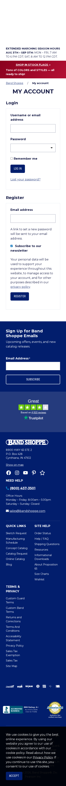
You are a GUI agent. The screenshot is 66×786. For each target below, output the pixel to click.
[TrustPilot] (42, 472)
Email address (30, 210)
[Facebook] (8, 472)
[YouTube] (25, 472)
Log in (18, 168)
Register (20, 296)
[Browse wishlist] (30, 38)
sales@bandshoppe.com (27, 511)
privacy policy (20, 287)
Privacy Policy (43, 757)
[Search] (56, 27)
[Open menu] (56, 38)
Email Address (18, 358)
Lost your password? (25, 179)
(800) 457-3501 (22, 488)
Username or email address (25, 117)
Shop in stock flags (32, 64)
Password (26, 139)
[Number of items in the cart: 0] (40, 38)
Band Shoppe (14, 83)
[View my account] (19, 38)
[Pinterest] (34, 472)
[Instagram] (17, 472)
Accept (14, 776)
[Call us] (9, 38)
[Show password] (51, 148)
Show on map (15, 464)
